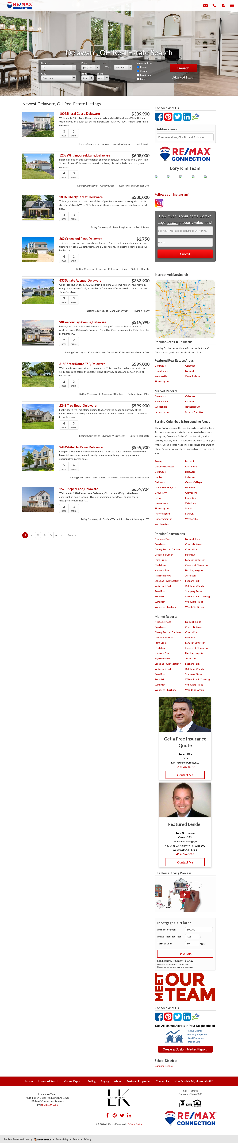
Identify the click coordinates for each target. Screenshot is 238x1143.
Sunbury (189, 513)
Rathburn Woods (194, 585)
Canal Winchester (164, 466)
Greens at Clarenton (196, 565)
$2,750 (142, 239)
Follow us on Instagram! (172, 194)
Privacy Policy (135, 1124)
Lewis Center (192, 497)
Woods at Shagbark (165, 606)
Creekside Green (164, 554)
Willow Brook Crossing (197, 596)
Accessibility (62, 1139)
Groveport (191, 492)
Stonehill (159, 596)
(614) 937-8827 (185, 766)
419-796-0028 (185, 854)
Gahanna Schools (164, 1065)
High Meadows (163, 575)
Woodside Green (194, 606)
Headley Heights (194, 570)
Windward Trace (194, 601)
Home (143, 66)
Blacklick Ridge (193, 538)
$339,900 (140, 114)
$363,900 (140, 281)
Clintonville (191, 466)
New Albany (161, 370)
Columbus (160, 365)
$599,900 (140, 406)
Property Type (144, 62)
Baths (100, 73)
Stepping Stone (193, 591)
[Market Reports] (185, 1038)
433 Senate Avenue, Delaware (80, 280)
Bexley (158, 461)
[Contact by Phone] (214, 5)
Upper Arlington (163, 518)
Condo (144, 70)
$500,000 (140, 197)
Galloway (160, 482)
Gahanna (190, 365)
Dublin (158, 476)
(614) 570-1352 (49, 1104)
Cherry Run (191, 549)
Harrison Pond (162, 570)
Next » (72, 535)
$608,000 (140, 156)
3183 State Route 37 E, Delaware (82, 364)
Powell (189, 508)
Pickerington (162, 381)
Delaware (190, 471)
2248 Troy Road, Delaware (78, 405)
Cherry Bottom (193, 544)
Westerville (161, 376)
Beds (84, 73)
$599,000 (140, 364)
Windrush (160, 601)
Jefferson (190, 575)
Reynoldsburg (192, 376)
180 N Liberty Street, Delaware (81, 197)
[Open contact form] (205, 5)
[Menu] (232, 5)
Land (142, 78)
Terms (76, 1139)
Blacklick (189, 370)
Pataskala (190, 503)
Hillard (158, 497)
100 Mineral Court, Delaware (79, 114)
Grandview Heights (165, 487)
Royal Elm (160, 591)
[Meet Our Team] (185, 986)
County (45, 62)
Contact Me (185, 775)
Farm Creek (161, 559)
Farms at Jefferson (195, 559)
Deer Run (190, 554)
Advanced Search (183, 77)
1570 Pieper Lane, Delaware (78, 489)
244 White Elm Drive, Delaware (81, 447)
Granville (190, 487)
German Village (193, 482)
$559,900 (140, 447)
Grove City (161, 492)
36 (61, 535)
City (43, 73)
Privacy (87, 1139)
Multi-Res (145, 74)
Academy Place (163, 538)
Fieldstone (160, 565)
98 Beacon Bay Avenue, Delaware (82, 322)
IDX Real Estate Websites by (18, 1139)
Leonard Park (192, 580)
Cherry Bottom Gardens (168, 549)
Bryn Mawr (160, 544)
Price (84, 62)
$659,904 (140, 489)
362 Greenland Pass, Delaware (80, 239)
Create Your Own (194, 411)
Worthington (162, 524)
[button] (185, 894)
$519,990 (140, 322)
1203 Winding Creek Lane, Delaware (84, 155)
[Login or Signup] (223, 5)
